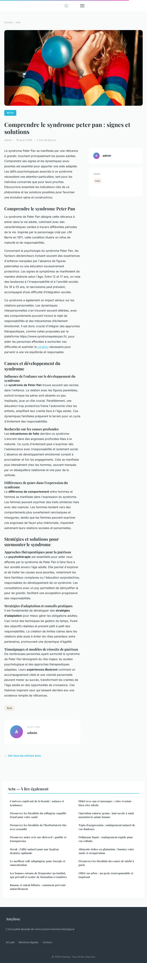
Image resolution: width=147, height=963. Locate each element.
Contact (47, 942)
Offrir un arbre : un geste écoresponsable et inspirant (106, 875)
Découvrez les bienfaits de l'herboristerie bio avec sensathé (38, 827)
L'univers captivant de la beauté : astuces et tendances (37, 803)
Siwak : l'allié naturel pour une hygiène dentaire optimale (34, 851)
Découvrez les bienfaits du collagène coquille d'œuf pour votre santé (38, 815)
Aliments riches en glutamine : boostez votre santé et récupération (106, 851)
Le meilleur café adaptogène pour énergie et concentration (37, 863)
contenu (43, 347)
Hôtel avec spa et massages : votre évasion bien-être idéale (105, 803)
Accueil (8, 22)
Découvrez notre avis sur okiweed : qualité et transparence (38, 839)
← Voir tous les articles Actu (22, 755)
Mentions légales (28, 942)
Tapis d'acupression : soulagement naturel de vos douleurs (107, 827)
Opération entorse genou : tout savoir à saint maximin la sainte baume (106, 815)
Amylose (13, 918)
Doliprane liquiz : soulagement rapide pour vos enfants (106, 839)
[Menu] (82, 6)
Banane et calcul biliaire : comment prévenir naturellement (38, 887)
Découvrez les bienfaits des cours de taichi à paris (106, 863)
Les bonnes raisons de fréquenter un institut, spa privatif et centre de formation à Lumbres (38, 875)
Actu (18, 22)
